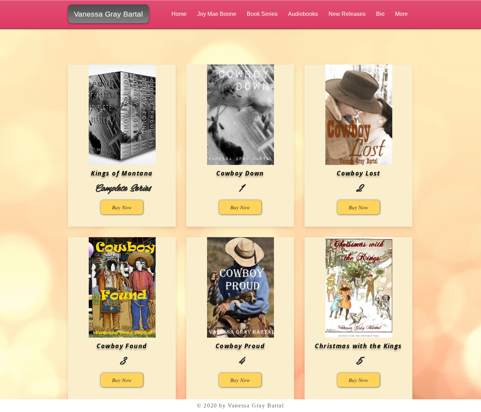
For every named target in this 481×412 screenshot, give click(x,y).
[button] (217, 14)
